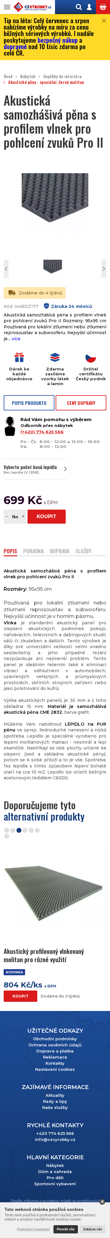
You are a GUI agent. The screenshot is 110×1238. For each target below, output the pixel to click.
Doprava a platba (55, 1051)
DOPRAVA (59, 551)
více (16, 338)
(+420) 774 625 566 (42, 431)
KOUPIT (47, 516)
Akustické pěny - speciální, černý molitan (46, 82)
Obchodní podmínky (55, 1038)
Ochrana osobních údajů (55, 1044)
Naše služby (55, 1107)
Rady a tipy (55, 1101)
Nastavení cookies (55, 1069)
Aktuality (55, 1095)
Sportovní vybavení (55, 1183)
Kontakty (55, 1063)
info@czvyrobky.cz (55, 1139)
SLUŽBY (83, 551)
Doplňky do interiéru (62, 76)
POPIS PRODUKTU (29, 402)
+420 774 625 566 (55, 1133)
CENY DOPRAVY (81, 402)
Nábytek (27, 76)
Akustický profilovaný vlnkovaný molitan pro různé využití (44, 955)
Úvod (8, 76)
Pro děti (55, 1177)
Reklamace (55, 1057)
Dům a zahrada (55, 1171)
